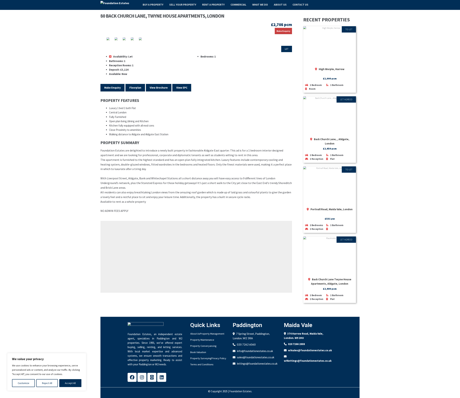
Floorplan (135, 87)
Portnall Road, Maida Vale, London (331, 209)
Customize (23, 383)
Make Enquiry (283, 31)
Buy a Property (153, 4)
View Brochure (159, 87)
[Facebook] (132, 377)
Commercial (238, 4)
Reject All (47, 383)
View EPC (181, 87)
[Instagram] (141, 377)
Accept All (70, 383)
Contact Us (300, 4)
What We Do (260, 4)
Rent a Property (213, 4)
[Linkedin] (161, 377)
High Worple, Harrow (331, 69)
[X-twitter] (151, 377)
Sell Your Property (182, 4)
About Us (280, 4)
